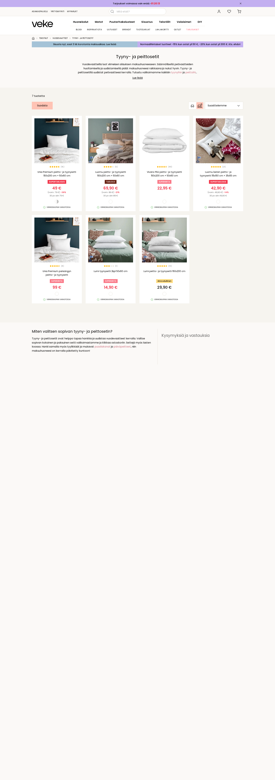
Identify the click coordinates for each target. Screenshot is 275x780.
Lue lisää (137, 78)
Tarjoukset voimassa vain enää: (131, 3)
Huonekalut (80, 22)
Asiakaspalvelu (40, 11)
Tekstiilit (164, 22)
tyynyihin (176, 72)
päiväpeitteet (122, 346)
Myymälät (72, 11)
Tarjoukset (192, 29)
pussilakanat (102, 346)
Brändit (126, 29)
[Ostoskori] (239, 11)
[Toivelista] (229, 11)
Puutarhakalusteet (122, 22)
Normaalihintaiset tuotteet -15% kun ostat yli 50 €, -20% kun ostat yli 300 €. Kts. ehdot (190, 44)
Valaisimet (184, 22)
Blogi (79, 29)
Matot (99, 22)
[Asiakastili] (219, 11)
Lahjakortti (162, 29)
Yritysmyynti (57, 11)
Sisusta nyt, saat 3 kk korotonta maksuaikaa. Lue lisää (84, 44)
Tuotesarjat (143, 29)
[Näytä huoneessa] (196, 105)
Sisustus (147, 22)
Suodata (42, 105)
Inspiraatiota (94, 29)
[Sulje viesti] (240, 3)
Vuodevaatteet (60, 38)
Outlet (177, 29)
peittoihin (191, 72)
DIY (200, 22)
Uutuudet (112, 29)
